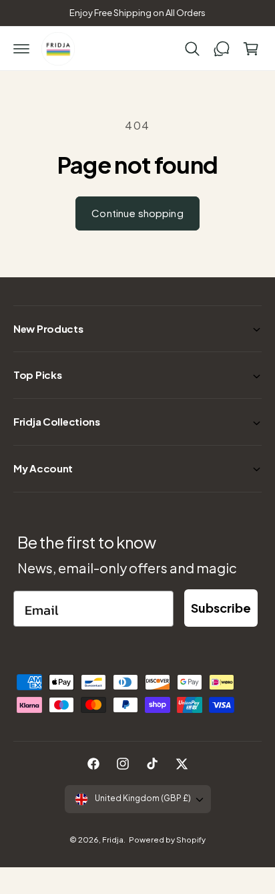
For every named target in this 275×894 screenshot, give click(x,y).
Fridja (112, 840)
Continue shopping (137, 212)
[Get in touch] (221, 48)
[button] (21, 48)
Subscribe (221, 607)
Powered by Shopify (167, 840)
